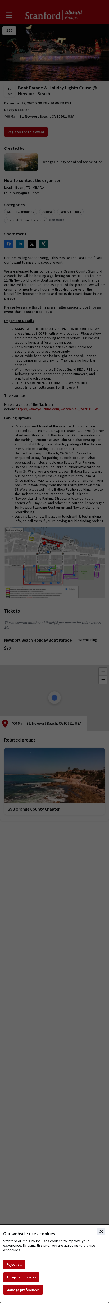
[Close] (101, 1231)
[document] (54, 1263)
